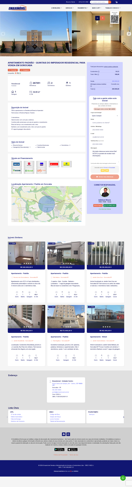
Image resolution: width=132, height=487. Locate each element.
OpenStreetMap (77, 221)
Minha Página (98, 205)
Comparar (26, 70)
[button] (116, 2)
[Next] (42, 253)
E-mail (92, 133)
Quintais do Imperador (50, 62)
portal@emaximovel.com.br (60, 392)
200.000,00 (115, 81)
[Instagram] (68, 434)
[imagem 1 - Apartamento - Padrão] (26, 253)
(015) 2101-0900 (83, 2)
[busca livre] (109, 2)
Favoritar (14, 70)
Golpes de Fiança (55, 416)
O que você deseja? (96, 112)
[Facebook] (64, 434)
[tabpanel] (66, 33)
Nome (92, 119)
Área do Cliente (70, 2)
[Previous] (11, 253)
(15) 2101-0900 (56, 390)
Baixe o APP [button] (96, 8)
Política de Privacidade (61, 455)
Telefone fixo (97, 140)
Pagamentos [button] (82, 8)
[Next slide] (129, 34)
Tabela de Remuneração (57, 421)
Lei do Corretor (54, 419)
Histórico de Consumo (18, 421)
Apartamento (16, 62)
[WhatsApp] (123, 478)
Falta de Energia (16, 419)
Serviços (91, 414)
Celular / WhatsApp (96, 126)
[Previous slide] (3, 34)
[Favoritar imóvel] (43, 244)
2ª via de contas (16, 414)
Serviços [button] (69, 8)
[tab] (97, 18)
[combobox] (105, 116)
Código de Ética (55, 414)
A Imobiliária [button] (55, 8)
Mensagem (94, 148)
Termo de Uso (73, 455)
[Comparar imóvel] (43, 246)
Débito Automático (16, 416)
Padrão (29, 62)
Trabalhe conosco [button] (112, 8)
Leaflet (70, 221)
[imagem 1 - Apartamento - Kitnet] (105, 316)
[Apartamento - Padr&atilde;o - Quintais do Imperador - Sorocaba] (17, 8)
